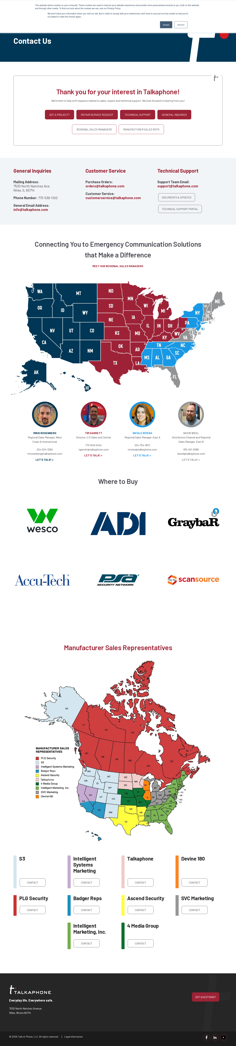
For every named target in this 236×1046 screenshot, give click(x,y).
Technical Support (138, 114)
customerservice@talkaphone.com (113, 198)
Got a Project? (59, 114)
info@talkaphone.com (30, 209)
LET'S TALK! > (93, 455)
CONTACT (32, 882)
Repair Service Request (97, 114)
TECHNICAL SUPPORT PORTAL (180, 209)
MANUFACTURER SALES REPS (141, 129)
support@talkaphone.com (177, 186)
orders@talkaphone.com (105, 186)
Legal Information (73, 1036)
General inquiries (174, 114)
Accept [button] (166, 24)
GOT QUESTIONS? (205, 997)
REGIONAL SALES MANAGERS (94, 129)
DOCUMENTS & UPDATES (176, 197)
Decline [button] (181, 24)
